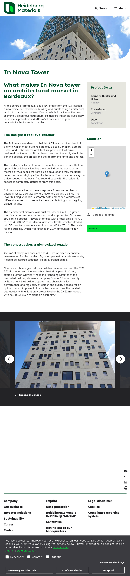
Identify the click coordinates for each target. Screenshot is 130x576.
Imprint (9, 550)
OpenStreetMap (119, 208)
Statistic (56, 557)
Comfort (37, 557)
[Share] (125, 476)
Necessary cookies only (22, 570)
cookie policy (61, 547)
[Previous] (9, 359)
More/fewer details (110, 562)
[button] (107, 174)
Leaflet (97, 208)
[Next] (120, 359)
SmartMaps (105, 208)
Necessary (17, 557)
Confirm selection (72, 570)
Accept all (108, 570)
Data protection (26, 550)
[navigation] (125, 470)
